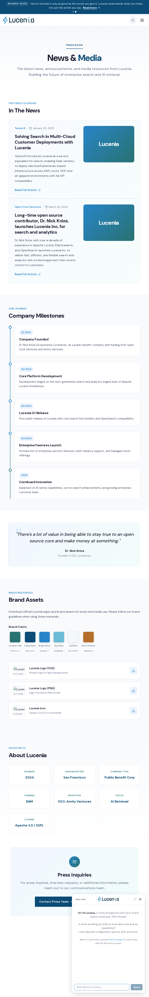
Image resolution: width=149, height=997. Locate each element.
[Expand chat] (135, 899)
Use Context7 (116, 939)
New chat (81, 899)
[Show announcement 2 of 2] (75, 11)
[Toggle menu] (142, 20)
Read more (90, 7)
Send (136, 987)
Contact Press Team (54, 902)
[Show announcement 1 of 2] (73, 11)
